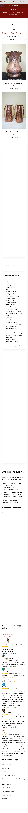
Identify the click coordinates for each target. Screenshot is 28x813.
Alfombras (8, 285)
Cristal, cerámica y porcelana (13, 296)
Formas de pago (6, 784)
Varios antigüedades (11, 328)
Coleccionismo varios (11, 295)
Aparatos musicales (11, 287)
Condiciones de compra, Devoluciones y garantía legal (13, 780)
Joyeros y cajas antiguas (12, 307)
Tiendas (4, 798)
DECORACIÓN (7, 282)
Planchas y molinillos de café (13, 319)
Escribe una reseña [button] (7, 651)
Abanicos (8, 283)
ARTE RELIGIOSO (8, 280)
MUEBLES (6, 330)
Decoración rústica (10, 300)
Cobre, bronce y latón (11, 293)
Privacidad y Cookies (8, 791)
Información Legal (7, 788)
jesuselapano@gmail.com (10, 489)
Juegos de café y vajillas (12, 309)
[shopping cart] (13, 24)
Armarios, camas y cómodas (13, 332)
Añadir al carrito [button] (14, 88)
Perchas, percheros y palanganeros (14, 345)
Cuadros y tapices (10, 298)
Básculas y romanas (11, 291)
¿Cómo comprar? (7, 765)
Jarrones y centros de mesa (13, 306)
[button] (2, 5)
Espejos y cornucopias (11, 302)
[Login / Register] (14, 22)
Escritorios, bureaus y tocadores (14, 335)
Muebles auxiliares (10, 339)
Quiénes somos (6, 795)
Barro (7, 289)
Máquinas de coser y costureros (14, 313)
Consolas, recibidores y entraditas (14, 333)
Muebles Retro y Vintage (12, 341)
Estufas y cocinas (10, 304)
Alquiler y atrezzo (7, 768)
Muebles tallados (10, 343)
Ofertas (7, 315)
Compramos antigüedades (9, 775)
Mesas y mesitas (10, 337)
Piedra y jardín (9, 317)
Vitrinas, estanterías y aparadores (14, 346)
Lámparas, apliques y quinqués (13, 311)
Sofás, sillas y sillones (11, 322)
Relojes (7, 320)
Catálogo (4, 772)
